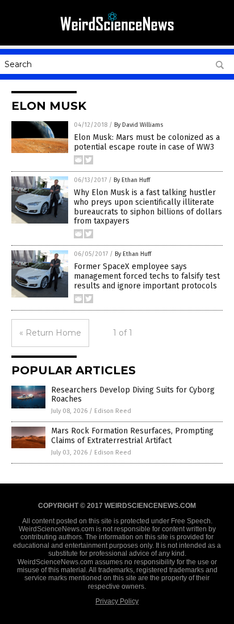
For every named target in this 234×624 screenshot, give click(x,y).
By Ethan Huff (132, 180)
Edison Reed (112, 411)
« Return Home (50, 333)
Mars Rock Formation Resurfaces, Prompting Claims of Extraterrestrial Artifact (132, 435)
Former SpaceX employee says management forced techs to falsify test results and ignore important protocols (147, 276)
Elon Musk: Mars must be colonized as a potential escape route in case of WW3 (147, 142)
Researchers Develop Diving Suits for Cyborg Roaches (133, 394)
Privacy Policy (117, 601)
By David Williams (138, 125)
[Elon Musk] (117, 34)
